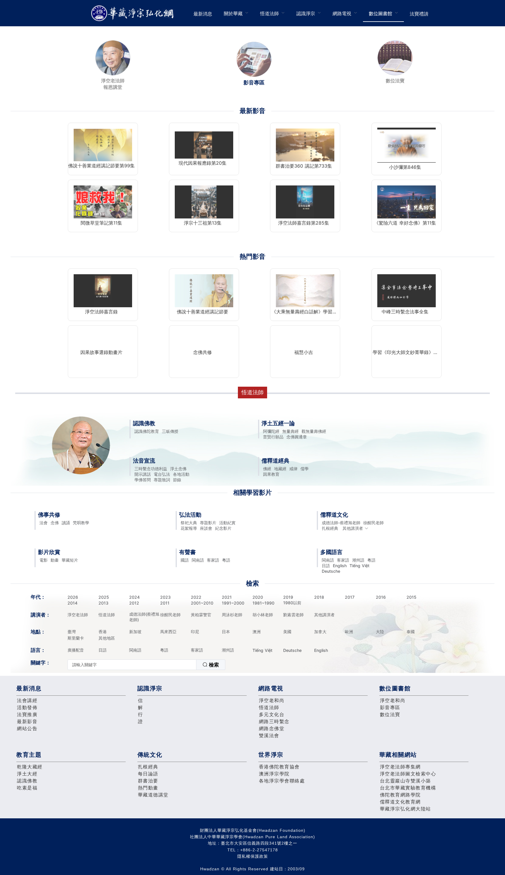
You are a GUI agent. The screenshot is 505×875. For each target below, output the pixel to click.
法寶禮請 (419, 14)
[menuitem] (203, 13)
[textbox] (132, 664)
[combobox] (146, 664)
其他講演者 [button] (353, 528)
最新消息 (202, 14)
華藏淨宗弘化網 (133, 13)
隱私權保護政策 (252, 856)
